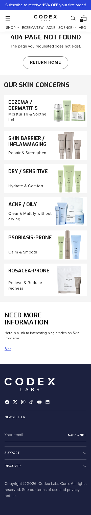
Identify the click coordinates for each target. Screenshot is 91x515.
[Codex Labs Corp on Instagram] (24, 403)
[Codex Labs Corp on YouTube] (40, 403)
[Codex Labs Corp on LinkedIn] (48, 403)
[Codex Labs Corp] (45, 18)
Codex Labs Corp (53, 483)
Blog (8, 349)
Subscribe (77, 435)
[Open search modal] (73, 18)
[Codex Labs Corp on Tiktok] (32, 403)
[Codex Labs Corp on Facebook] (8, 403)
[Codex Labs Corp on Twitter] (16, 403)
